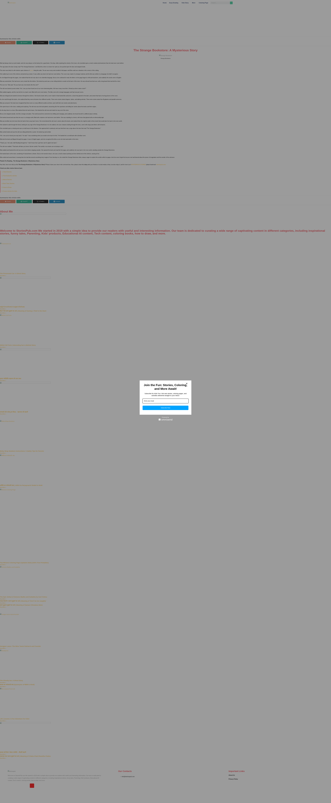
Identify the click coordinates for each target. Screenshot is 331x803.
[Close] (186, 383)
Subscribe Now (165, 408)
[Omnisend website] (165, 419)
